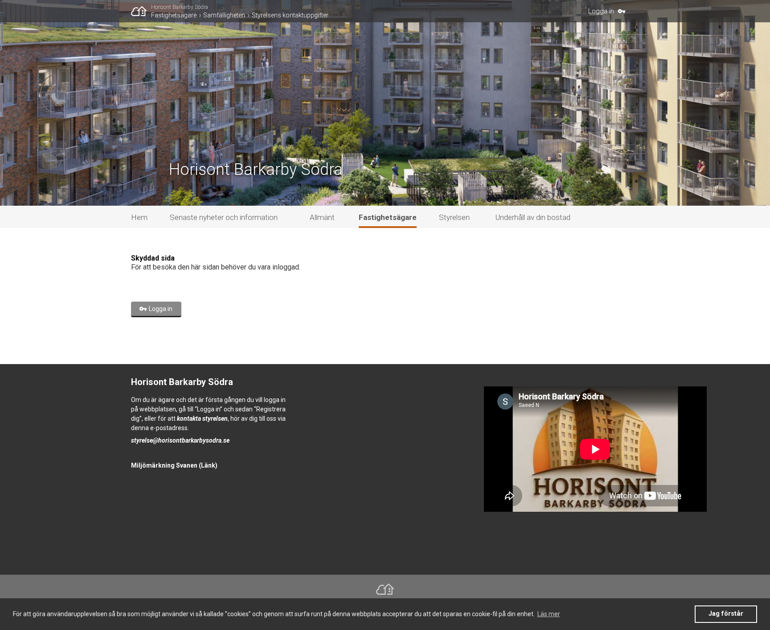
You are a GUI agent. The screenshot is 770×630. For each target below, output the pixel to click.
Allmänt (322, 217)
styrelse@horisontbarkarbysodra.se (180, 440)
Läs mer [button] (548, 614)
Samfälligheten (224, 15)
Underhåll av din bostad (533, 217)
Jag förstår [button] (726, 614)
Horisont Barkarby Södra (179, 7)
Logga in (601, 11)
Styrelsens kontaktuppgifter (290, 15)
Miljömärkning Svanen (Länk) (174, 465)
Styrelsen (454, 217)
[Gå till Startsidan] (141, 11)
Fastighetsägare (174, 15)
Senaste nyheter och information (224, 217)
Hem (139, 217)
